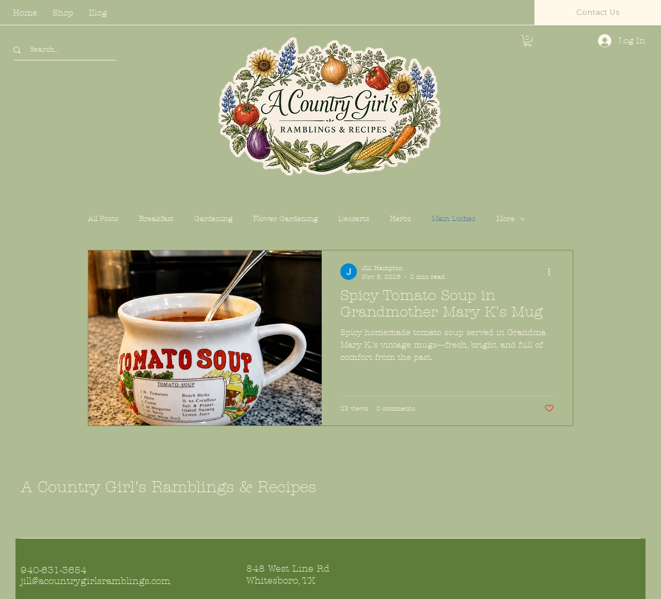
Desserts (353, 218)
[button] (597, 12)
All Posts (103, 218)
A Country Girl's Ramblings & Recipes (168, 487)
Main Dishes (454, 218)
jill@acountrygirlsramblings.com (95, 581)
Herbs (400, 218)
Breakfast (156, 218)
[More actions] (552, 271)
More (505, 218)
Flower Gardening (285, 218)
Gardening (213, 218)
